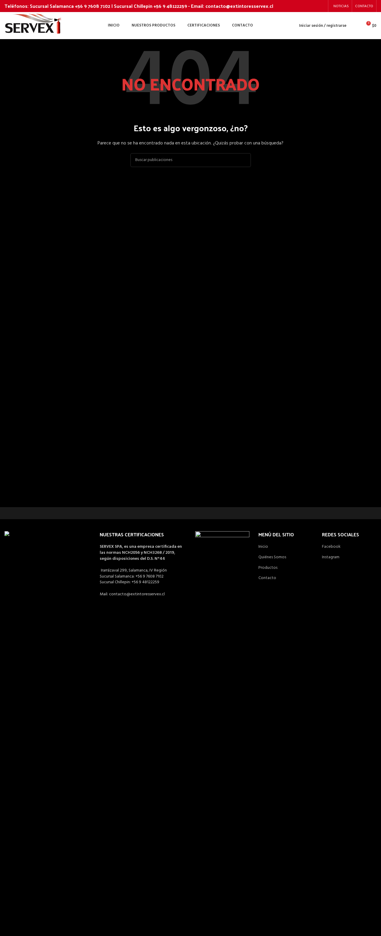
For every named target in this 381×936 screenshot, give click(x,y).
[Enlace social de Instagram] (321, 6)
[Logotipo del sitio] (33, 25)
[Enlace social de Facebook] (313, 6)
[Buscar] (354, 26)
